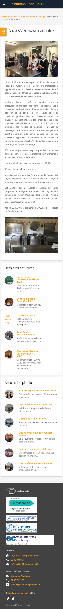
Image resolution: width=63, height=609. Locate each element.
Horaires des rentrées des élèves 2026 (28, 279)
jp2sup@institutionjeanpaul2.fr (25, 564)
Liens (27, 605)
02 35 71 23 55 (17, 580)
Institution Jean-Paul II (19, 593)
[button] (4, 4)
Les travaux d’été (26, 315)
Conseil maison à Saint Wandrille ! (26, 300)
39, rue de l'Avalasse (20, 576)
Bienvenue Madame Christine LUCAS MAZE (27, 353)
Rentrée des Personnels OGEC (26, 333)
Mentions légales (14, 605)
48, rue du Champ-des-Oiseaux (26, 555)
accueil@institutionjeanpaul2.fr (26, 584)
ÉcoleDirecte (23, 491)
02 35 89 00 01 (17, 560)
